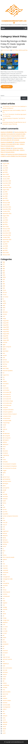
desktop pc (5, 444)
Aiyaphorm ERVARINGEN (7, 132)
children (5, 381)
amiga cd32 (6, 340)
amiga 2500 (6, 329)
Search (2, 95)
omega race (6, 620)
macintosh (5, 572)
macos (4, 574)
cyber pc (5, 429)
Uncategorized (6, 707)
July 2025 (5, 192)
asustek (5, 355)
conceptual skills (7, 420)
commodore (6, 390)
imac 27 (5, 524)
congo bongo (6, 422)
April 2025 (5, 198)
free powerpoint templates (10, 466)
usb (3, 711)
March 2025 (6, 200)
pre (3, 648)
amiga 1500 (5, 325)
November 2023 (7, 235)
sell (3, 681)
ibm (4, 518)
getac (4, 485)
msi (3, 598)
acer (4, 310)
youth (4, 733)
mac (4, 564)
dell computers (6, 438)
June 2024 (5, 220)
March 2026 (6, 174)
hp (3, 505)
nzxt (4, 611)
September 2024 (7, 213)
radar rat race (6, 657)
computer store (7, 416)
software (5, 687)
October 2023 (6, 237)
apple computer (7, 346)
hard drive (5, 496)
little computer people (8, 557)
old (3, 616)
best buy (5, 364)
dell (3, 431)
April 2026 (5, 172)
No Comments (6, 50)
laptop (4, 537)
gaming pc (5, 483)
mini (4, 587)
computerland (6, 418)
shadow (5, 683)
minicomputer (6, 592)
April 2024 (5, 224)
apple (4, 344)
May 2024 (5, 222)
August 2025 (6, 189)
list (3, 553)
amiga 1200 (5, 323)
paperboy (5, 622)
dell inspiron (6, 440)
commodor (6, 388)
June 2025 (5, 194)
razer (4, 666)
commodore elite (7, 403)
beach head (6, 362)
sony (4, 689)
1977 (4, 264)
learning (5, 544)
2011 (3, 281)
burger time (6, 375)
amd (4, 316)
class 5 (4, 386)
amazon (5, 314)
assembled (5, 351)
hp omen (5, 511)
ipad (4, 529)
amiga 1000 (6, 320)
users (4, 718)
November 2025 (7, 183)
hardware (5, 498)
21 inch (4, 290)
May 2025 (5, 196)
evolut (4, 459)
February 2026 (6, 176)
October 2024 (6, 211)
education (5, 451)
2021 (4, 288)
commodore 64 (7, 396)
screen (4, 676)
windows (5, 724)
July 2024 (5, 218)
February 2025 (6, 202)
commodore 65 (7, 399)
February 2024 (6, 228)
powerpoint (5, 644)
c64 (4, 379)
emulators (5, 453)
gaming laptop (6, 479)
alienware (5, 312)
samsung (5, 672)
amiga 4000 (6, 333)
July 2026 (5, 166)
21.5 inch (5, 292)
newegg (5, 607)
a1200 (4, 301)
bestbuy (5, 366)
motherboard (6, 596)
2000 (4, 275)
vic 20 (4, 720)
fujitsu (4, 472)
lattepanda (5, 542)
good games (6, 488)
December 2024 (7, 207)
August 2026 (6, 163)
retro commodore (7, 668)
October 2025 (6, 185)
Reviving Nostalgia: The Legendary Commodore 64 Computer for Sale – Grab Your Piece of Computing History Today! (13, 134)
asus (4, 353)
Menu (3, 28)
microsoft (5, 585)
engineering (6, 455)
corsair (4, 425)
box (3, 373)
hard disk (5, 494)
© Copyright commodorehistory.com (14, 742)
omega (4, 618)
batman (5, 360)
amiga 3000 (6, 331)
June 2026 (5, 168)
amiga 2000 (6, 327)
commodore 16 (6, 394)
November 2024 (7, 209)
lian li (4, 551)
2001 (4, 279)
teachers (5, 702)
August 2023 (6, 241)
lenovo (4, 546)
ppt (3, 646)
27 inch (4, 294)
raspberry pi (6, 663)
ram (4, 661)
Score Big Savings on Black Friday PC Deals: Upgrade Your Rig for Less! (14, 44)
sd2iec (4, 679)
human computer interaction (10, 516)
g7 (3, 475)
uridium (4, 709)
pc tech (5, 633)
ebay (4, 448)
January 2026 (6, 179)
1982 (4, 268)
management (6, 577)
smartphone (6, 685)
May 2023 (5, 248)
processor (5, 653)
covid (4, 427)
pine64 (4, 637)
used (4, 713)
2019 (4, 284)
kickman (5, 533)
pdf (3, 635)
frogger (4, 470)
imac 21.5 (5, 522)
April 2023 (5, 250)
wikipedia (5, 722)
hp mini (4, 509)
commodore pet (7, 405)
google (4, 490)
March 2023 (6, 252)
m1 (3, 561)
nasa (4, 600)
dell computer (6, 435)
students (5, 698)
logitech (5, 559)
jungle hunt (5, 531)
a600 (4, 307)
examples (5, 462)
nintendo (5, 609)
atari (4, 357)
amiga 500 (5, 336)
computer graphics (8, 412)
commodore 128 (7, 392)
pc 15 (4, 624)
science (5, 674)
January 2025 (6, 205)
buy (3, 377)
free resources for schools (9, 468)
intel (4, 527)
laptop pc (5, 540)
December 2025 (7, 181)
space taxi (5, 694)
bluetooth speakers (8, 370)
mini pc (4, 590)
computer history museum (10, 414)
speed (4, 696)
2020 (4, 286)
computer (5, 407)
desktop (21, 50)
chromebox (6, 383)
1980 (4, 266)
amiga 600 (5, 338)
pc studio (5, 631)
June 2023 (5, 246)
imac (4, 520)
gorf (4, 492)
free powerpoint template (9, 464)
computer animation (8, 409)
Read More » (6, 86)
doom (4, 446)
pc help (4, 629)
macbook (5, 568)
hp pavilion (5, 514)
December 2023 (7, 233)
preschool (5, 650)
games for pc (6, 477)
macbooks (5, 570)
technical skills (6, 705)
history (4, 503)
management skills (7, 579)
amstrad (5, 342)
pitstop (4, 642)
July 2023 (5, 244)
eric (3, 457)
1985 (4, 273)
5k (3, 299)
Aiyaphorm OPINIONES (6, 138)
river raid (5, 670)
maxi (4, 581)
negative (5, 603)
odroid (4, 613)
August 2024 (6, 215)
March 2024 (6, 226)
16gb (4, 262)
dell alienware (6, 433)
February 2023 (6, 255)
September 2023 (7, 239)
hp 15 (4, 507)
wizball (4, 728)
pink (4, 639)
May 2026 (5, 170)
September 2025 (7, 187)
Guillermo (3, 154)
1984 (4, 271)
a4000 (4, 303)
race (4, 655)
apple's (4, 349)
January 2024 (6, 231)
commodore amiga (8, 401)
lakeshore (5, 535)
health (4, 501)
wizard (4, 726)
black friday (15, 50)
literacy (4, 555)
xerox (4, 731)
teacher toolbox (7, 700)
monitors (5, 594)
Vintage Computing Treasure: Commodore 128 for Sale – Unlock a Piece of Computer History (13, 144)
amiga (4, 318)
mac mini (5, 566)
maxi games (6, 583)
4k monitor (5, 297)
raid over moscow (7, 659)
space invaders (6, 692)
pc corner (5, 626)
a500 (4, 305)
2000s (4, 277)
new (4, 605)
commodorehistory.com (14, 22)
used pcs (5, 715)
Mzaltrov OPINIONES (6, 148)
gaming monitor (7, 481)
